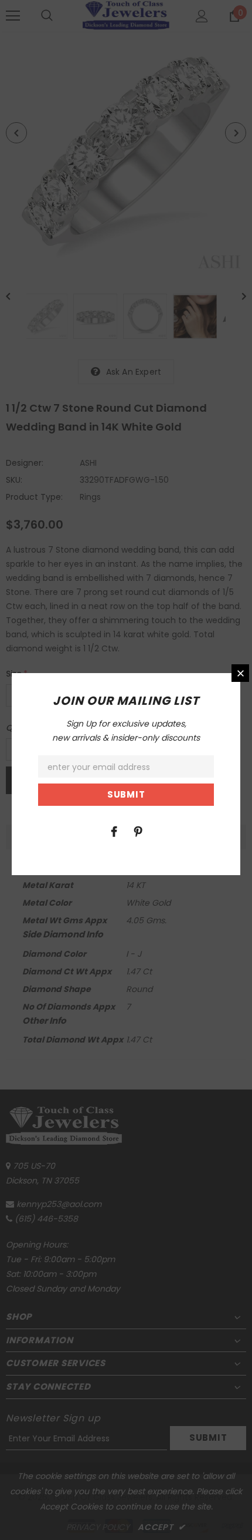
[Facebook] (113, 831)
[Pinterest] (138, 831)
